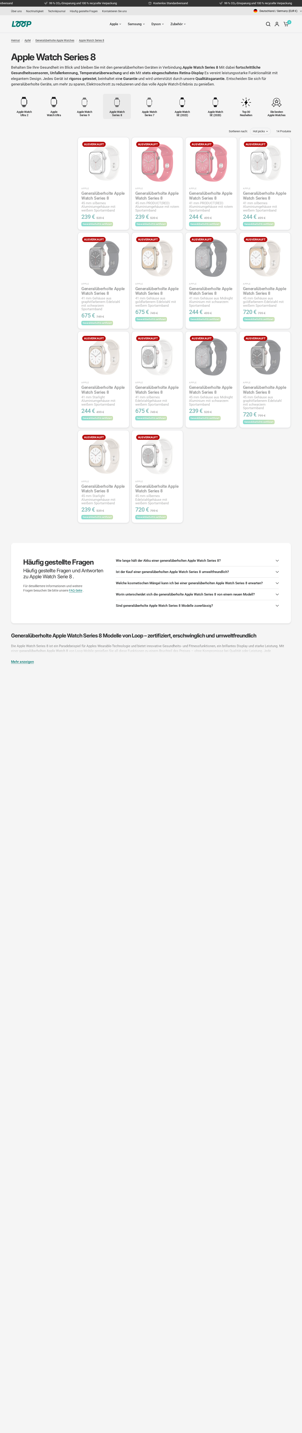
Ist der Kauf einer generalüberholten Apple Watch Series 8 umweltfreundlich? (172, 572)
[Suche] (268, 24)
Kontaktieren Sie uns (114, 11)
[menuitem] (17, 11)
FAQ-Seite (75, 590)
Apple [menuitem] (114, 24)
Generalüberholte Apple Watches (54, 40)
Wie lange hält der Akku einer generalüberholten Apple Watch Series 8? (168, 561)
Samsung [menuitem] (135, 24)
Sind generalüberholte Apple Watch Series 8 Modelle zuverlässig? (164, 606)
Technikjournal (56, 11)
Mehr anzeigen (22, 662)
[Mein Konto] (277, 24)
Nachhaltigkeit (35, 11)
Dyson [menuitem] (156, 24)
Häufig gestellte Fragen (84, 11)
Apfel (28, 40)
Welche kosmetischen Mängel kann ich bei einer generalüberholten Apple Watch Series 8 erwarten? (189, 583)
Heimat (15, 40)
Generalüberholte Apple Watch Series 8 (103, 201)
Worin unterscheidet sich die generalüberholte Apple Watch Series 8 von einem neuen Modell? (185, 594)
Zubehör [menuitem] (176, 24)
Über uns (16, 11)
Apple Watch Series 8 (91, 40)
